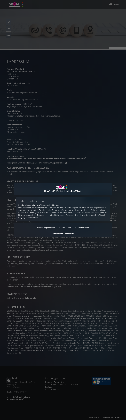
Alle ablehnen (65, 227)
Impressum (69, 233)
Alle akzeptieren (82, 227)
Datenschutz (57, 233)
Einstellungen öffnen (46, 227)
